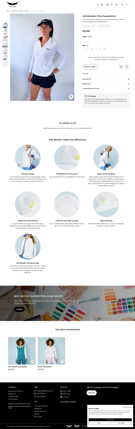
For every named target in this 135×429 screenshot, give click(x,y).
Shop (8, 11)
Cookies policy (13, 396)
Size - (85, 45)
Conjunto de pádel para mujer (19, 403)
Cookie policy (127, 407)
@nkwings (66, 394)
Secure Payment (40, 411)
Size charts (38, 417)
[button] (71, 96)
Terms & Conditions (41, 406)
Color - (87, 37)
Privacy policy (13, 399)
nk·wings (66, 397)
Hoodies (26, 11)
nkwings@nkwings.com (45, 391)
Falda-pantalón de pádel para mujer (19, 407)
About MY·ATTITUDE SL (15, 391)
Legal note (12, 394)
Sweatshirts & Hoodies (17, 11)
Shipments (38, 409)
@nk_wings (67, 391)
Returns (37, 414)
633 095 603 (41, 394)
